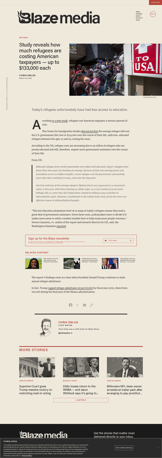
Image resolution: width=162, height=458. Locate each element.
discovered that (89, 131)
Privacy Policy (50, 241)
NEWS (138, 12)
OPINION (139, 14)
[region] (81, 448)
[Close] (158, 447)
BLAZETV (139, 18)
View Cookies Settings (124, 448)
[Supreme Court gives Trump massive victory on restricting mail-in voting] (37, 367)
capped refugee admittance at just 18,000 (70, 288)
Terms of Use (59, 241)
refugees (23, 38)
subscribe (155, 2)
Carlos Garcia (26, 381)
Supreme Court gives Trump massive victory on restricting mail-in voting (35, 390)
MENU (153, 14)
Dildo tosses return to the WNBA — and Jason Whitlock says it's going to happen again (79, 390)
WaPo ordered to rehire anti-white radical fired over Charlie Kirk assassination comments (51, 260)
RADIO (138, 16)
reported (61, 226)
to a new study (60, 120)
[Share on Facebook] (70, 305)
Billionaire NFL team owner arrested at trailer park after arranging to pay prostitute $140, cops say (124, 390)
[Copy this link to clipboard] (91, 305)
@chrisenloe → (65, 333)
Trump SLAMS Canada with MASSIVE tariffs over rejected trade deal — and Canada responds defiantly (127, 260)
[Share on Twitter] (77, 305)
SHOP (138, 20)
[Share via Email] (84, 305)
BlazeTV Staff (70, 381)
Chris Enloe (27, 76)
